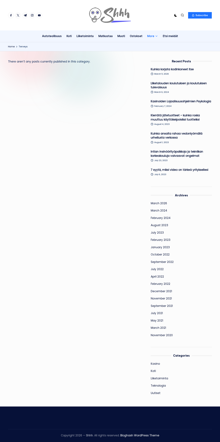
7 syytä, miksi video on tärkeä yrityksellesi (179, 170)
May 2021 (157, 320)
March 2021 (158, 328)
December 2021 (161, 291)
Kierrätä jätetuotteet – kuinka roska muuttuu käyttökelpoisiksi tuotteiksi (175, 117)
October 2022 (160, 254)
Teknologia (158, 386)
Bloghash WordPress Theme (139, 435)
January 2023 (160, 247)
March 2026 (159, 203)
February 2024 (161, 218)
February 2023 (160, 240)
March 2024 (159, 210)
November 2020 (162, 335)
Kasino (155, 364)
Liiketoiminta (159, 378)
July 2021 (157, 313)
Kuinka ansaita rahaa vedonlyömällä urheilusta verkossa (176, 136)
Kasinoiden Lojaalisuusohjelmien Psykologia (181, 101)
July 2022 (157, 269)
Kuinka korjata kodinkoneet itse (172, 69)
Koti (153, 371)
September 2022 (162, 262)
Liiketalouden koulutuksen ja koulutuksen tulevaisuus (179, 85)
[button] (200, 15)
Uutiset (155, 393)
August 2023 (159, 225)
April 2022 (157, 277)
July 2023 (157, 233)
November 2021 (161, 298)
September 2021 (162, 306)
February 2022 (160, 284)
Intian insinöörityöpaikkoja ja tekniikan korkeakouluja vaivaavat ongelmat (177, 154)
